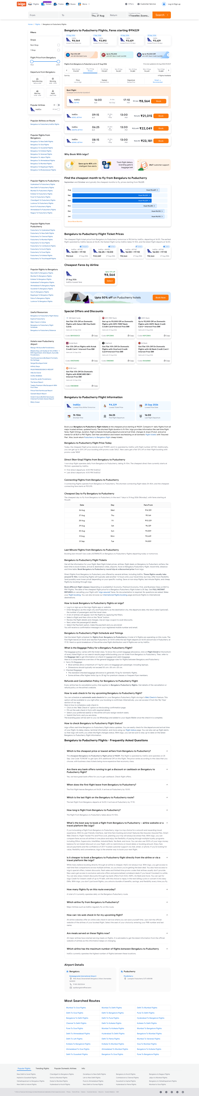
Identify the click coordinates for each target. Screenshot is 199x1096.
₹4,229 (113, 404)
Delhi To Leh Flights (74, 1039)
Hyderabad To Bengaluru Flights (42, 282)
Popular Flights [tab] (24, 1068)
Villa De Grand (36, 373)
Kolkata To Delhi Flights (147, 1023)
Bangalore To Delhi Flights (77, 1018)
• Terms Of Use (75, 1092)
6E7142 (76, 102)
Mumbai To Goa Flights (76, 1008)
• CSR (117, 1092)
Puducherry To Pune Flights (40, 252)
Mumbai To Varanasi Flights (148, 1039)
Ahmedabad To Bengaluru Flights (43, 285)
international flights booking (115, 595)
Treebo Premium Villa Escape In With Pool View (44, 386)
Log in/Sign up (174, 4)
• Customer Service (92, 1092)
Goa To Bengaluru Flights (40, 292)
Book (158, 101)
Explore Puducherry (38, 319)
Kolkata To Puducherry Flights (41, 194)
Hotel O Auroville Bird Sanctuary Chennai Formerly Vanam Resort (42, 398)
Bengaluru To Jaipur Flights (40, 157)
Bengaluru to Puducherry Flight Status (44, 316)
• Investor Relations (110, 1092)
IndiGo (76, 404)
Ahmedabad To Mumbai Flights (115, 1049)
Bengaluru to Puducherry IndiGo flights (45, 124)
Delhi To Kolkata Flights (111, 1023)
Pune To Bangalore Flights (148, 1054)
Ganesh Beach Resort (39, 394)
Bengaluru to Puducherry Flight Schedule (42, 326)
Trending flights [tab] (42, 1068)
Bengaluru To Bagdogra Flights (42, 167)
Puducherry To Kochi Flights (41, 249)
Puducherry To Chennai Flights (42, 236)
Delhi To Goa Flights (74, 1013)
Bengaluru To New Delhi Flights (42, 141)
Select (110, 281)
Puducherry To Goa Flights (40, 243)
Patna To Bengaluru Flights (40, 298)
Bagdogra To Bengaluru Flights (42, 295)
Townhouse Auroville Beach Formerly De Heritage (44, 359)
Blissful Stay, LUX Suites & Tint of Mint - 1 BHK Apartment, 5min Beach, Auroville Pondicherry (45, 353)
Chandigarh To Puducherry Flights (43, 200)
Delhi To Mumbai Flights (147, 1008)
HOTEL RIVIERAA (36, 376)
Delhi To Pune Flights (110, 1018)
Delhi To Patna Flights (111, 1039)
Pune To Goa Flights (74, 1028)
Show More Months (75, 221)
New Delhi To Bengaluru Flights (42, 273)
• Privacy (68, 1092)
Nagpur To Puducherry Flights (41, 213)
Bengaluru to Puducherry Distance (43, 330)
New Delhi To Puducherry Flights (42, 187)
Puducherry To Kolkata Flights (41, 255)
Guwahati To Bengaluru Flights (42, 289)
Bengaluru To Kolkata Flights (41, 151)
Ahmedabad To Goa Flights (77, 1049)
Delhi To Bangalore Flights (113, 1013)
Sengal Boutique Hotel (39, 363)
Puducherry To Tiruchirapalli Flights (43, 258)
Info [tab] (83, 1068)
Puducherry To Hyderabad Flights (43, 230)
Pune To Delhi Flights (145, 1013)
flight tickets (151, 434)
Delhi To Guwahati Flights (77, 1054)
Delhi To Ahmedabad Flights (78, 1033)
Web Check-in (151, 697)
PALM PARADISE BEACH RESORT (42, 369)
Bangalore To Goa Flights (112, 1054)
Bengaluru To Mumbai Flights (41, 163)
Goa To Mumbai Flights (147, 1044)
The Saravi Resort (37, 382)
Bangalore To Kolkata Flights (149, 1049)
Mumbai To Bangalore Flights (149, 1028)
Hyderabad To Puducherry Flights (43, 184)
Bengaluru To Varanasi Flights (41, 154)
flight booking (75, 595)
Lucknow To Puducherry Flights (42, 203)
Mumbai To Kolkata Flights (113, 1028)
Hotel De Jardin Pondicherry (41, 379)
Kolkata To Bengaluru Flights (41, 279)
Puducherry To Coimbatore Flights (43, 246)
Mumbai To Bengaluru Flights (41, 276)
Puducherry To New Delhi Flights (42, 233)
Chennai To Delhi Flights (76, 1023)
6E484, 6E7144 (77, 142)
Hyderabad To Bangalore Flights (150, 1018)
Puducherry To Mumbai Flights (42, 239)
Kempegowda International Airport (82, 976)
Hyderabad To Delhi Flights (113, 1033)
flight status (131, 730)
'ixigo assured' (104, 592)
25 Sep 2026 (151, 404)
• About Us (101, 1092)
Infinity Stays (35, 366)
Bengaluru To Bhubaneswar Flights (43, 170)
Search (160, 14)
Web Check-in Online (38, 322)
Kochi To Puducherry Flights (41, 206)
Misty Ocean (35, 402)
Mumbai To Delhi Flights (112, 1008)
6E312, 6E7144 (77, 117)
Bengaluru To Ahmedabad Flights (43, 160)
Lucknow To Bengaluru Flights (41, 301)
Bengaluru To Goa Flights (40, 144)
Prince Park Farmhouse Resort (41, 390)
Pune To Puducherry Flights (40, 197)
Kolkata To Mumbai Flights (113, 1044)
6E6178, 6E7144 (77, 130)
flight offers (126, 777)
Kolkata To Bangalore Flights (78, 1044)
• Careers (83, 1092)
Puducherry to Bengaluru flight (97, 437)
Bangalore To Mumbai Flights (149, 1033)
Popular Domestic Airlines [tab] (65, 1068)
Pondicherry (128, 976)
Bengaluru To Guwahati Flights (42, 148)
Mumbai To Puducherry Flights (42, 191)
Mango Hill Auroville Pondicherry (42, 348)
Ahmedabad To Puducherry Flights (43, 210)
